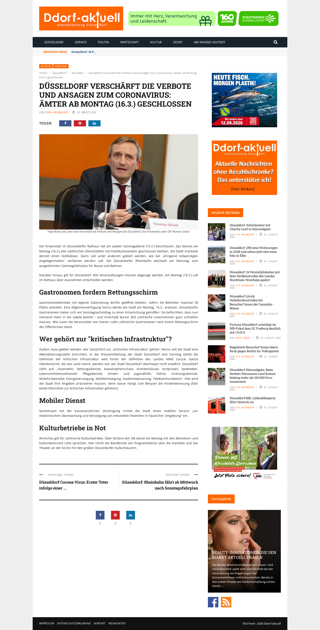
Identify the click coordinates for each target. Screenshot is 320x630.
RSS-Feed (249, 623)
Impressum (46, 623)
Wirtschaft (129, 42)
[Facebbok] (213, 602)
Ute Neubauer (245, 234)
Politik (103, 42)
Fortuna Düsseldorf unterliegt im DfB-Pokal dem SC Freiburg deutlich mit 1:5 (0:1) (255, 328)
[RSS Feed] (226, 602)
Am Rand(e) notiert (209, 42)
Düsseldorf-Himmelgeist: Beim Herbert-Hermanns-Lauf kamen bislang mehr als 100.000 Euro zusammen (253, 376)
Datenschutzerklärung (74, 623)
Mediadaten (116, 623)
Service (81, 42)
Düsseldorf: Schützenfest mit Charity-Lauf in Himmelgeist (250, 227)
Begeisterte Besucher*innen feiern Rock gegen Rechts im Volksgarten (254, 349)
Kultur (156, 42)
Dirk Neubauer (57, 112)
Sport (178, 42)
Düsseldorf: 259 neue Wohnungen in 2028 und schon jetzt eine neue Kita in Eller (254, 252)
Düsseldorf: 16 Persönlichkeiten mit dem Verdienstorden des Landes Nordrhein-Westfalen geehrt (255, 276)
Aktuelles (46, 66)
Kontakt (100, 623)
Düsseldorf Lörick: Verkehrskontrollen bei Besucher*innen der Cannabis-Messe (251, 302)
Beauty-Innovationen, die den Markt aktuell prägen (244, 555)
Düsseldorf (54, 42)
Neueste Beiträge (225, 213)
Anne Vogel (243, 337)
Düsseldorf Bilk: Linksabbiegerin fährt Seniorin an (253, 400)
